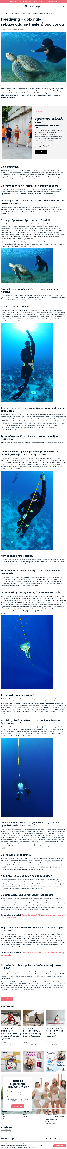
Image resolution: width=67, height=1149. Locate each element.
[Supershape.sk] (33, 6)
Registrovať (26, 1116)
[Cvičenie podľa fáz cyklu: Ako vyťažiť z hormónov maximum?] (56, 1018)
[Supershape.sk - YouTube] (65, 1139)
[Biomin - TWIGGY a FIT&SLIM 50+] (33, 1061)
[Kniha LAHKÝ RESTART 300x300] (11, 1061)
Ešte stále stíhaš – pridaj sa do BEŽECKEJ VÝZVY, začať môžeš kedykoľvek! (33, 1)
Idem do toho (17, 1106)
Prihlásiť (63, 6)
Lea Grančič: (28, 952)
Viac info (41, 152)
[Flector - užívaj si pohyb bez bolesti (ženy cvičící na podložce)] (56, 1061)
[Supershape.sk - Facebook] (59, 1139)
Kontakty (47, 1121)
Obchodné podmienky (51, 1119)
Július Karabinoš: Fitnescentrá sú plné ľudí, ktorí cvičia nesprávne (33, 916)
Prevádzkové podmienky (52, 1114)
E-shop (3, 1120)
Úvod (2, 1114)
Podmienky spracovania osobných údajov (54, 1117)
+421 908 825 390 (6, 1130)
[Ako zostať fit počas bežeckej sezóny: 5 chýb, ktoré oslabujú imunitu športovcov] (33, 1018)
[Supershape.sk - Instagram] (62, 1139)
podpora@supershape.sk (8, 1132)
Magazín (3, 1118)
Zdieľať (6, 999)
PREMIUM (3, 1116)
